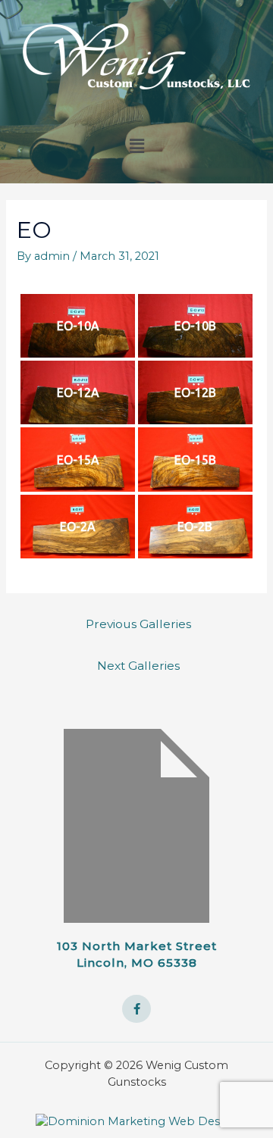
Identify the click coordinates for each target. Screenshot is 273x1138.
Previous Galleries (138, 624)
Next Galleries (138, 665)
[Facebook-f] (136, 1009)
